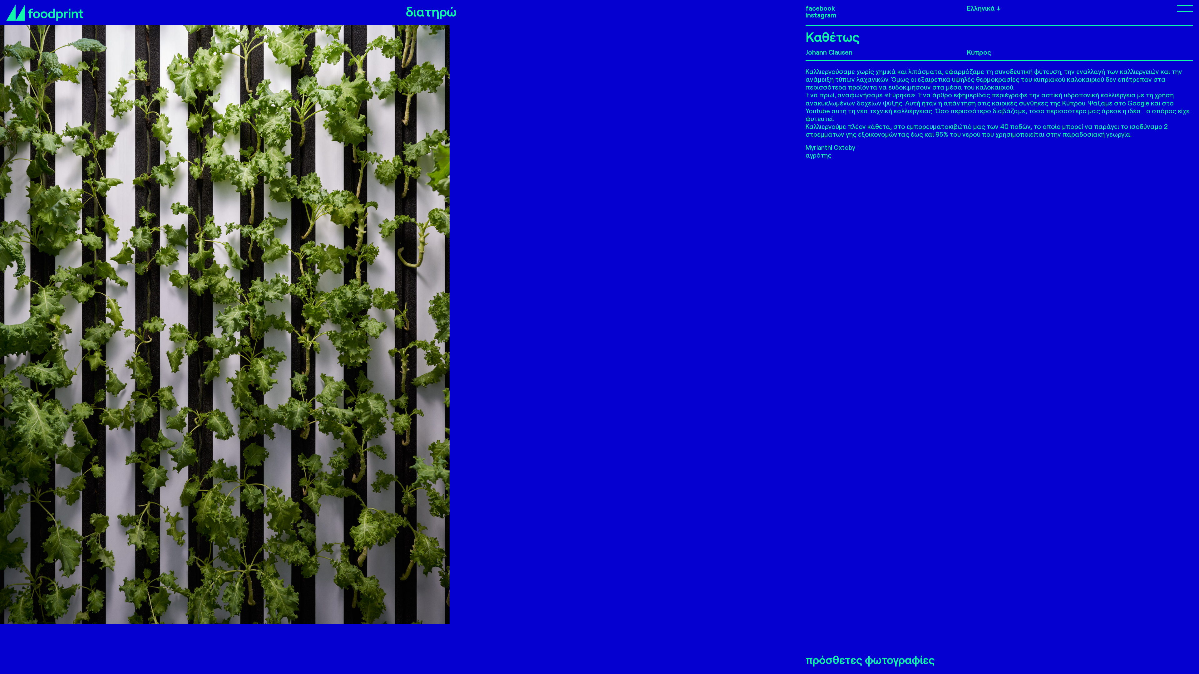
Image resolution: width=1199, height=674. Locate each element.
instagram (821, 15)
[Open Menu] (1128, 8)
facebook (820, 8)
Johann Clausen (829, 52)
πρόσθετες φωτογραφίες (870, 660)
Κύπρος (979, 52)
